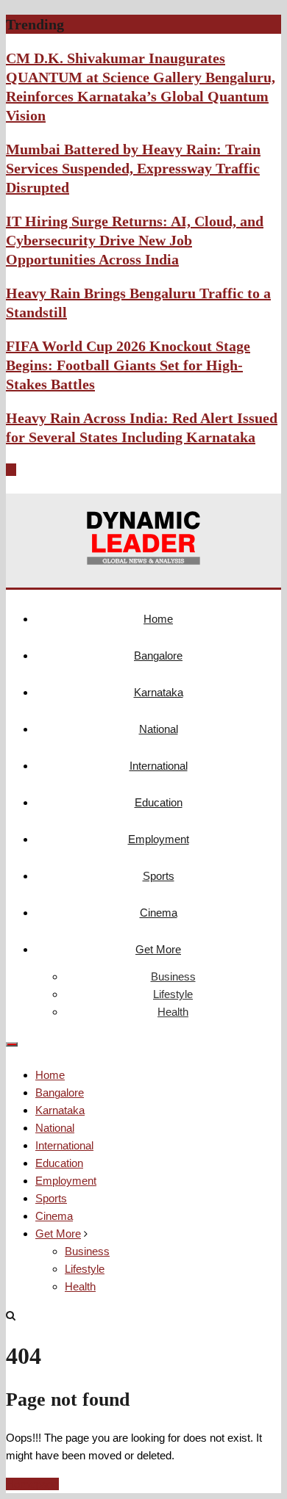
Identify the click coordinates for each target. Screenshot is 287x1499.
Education (159, 802)
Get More (158, 949)
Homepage (32, 1484)
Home (158, 619)
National (158, 729)
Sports (158, 876)
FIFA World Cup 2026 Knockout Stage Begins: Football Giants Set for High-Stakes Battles (128, 365)
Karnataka (158, 692)
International (159, 765)
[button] (9, 469)
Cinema (158, 912)
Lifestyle (173, 994)
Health (172, 1011)
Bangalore (158, 655)
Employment (158, 839)
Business (173, 976)
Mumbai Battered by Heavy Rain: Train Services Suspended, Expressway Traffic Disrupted (133, 168)
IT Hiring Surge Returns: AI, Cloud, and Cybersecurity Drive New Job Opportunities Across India (134, 240)
